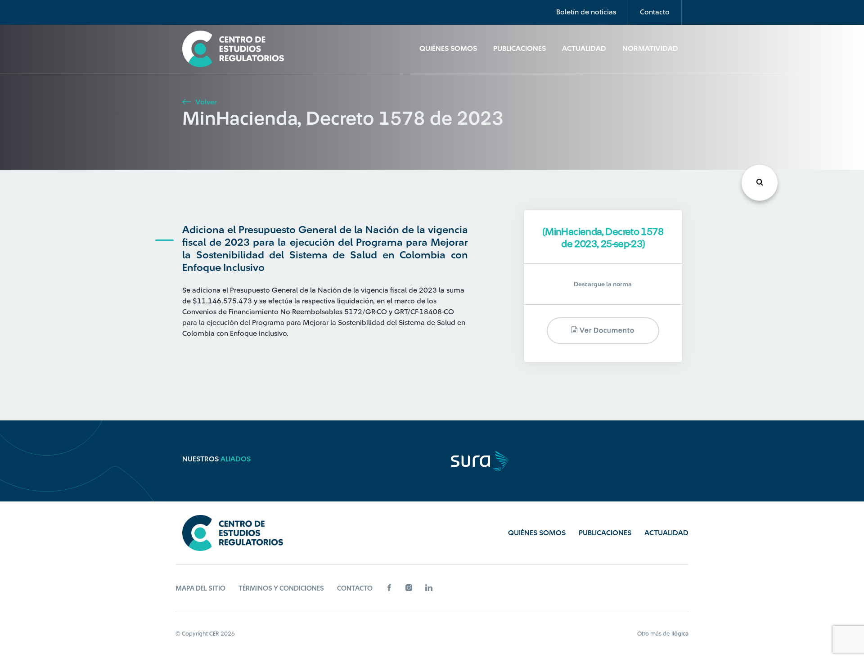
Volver (205, 102)
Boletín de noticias (586, 12)
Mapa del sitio (200, 588)
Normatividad (650, 48)
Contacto (655, 12)
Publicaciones (519, 48)
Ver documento (606, 330)
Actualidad (584, 48)
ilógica (679, 633)
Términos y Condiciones (281, 588)
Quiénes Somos (448, 48)
